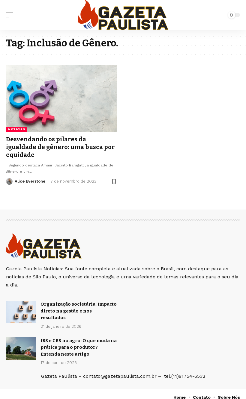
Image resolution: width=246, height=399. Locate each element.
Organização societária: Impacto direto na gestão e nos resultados (78, 310)
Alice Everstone (30, 181)
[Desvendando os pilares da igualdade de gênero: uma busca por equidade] (61, 98)
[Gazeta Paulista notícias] (123, 15)
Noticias (16, 129)
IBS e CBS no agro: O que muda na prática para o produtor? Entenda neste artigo (78, 347)
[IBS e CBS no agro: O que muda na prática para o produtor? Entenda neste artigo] (21, 348)
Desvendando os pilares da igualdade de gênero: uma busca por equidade (60, 147)
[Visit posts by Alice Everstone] (9, 181)
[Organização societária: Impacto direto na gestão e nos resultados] (21, 312)
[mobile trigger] (11, 15)
